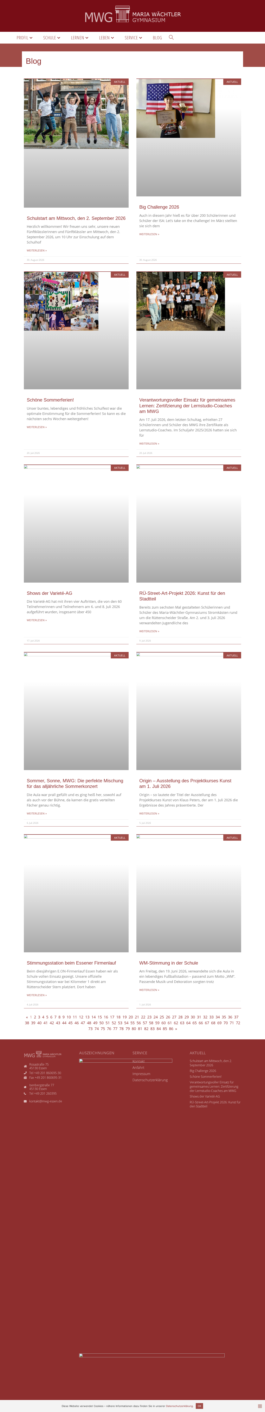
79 (128, 1028)
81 (140, 1028)
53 (120, 1022)
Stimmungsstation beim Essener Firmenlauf (71, 963)
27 (174, 1017)
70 (225, 1022)
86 (171, 1028)
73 (90, 1028)
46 (76, 1022)
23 (149, 1017)
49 (95, 1022)
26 (168, 1017)
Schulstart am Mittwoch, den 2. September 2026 (76, 218)
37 (236, 1017)
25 (162, 1017)
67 (207, 1022)
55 (132, 1022)
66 (201, 1022)
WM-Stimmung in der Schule (168, 963)
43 (58, 1022)
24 (155, 1017)
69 (219, 1022)
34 (218, 1017)
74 (96, 1028)
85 (165, 1028)
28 (180, 1017)
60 (163, 1022)
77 (115, 1028)
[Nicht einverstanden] (260, 1406)
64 (188, 1022)
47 (83, 1022)
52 (114, 1022)
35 (224, 1017)
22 (143, 1017)
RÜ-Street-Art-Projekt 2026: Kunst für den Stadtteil (215, 1104)
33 (211, 1017)
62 (176, 1022)
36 (230, 1017)
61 (170, 1022)
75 (103, 1028)
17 (112, 1017)
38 (27, 1022)
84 (159, 1028)
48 (89, 1022)
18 (118, 1017)
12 (81, 1017)
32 (205, 1017)
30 (193, 1017)
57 (145, 1022)
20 (131, 1017)
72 (238, 1022)
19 (124, 1017)
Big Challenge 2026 (159, 207)
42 (52, 1022)
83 (152, 1028)
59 (157, 1022)
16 (106, 1017)
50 (101, 1022)
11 (75, 1017)
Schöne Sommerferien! (50, 399)
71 (232, 1022)
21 (137, 1017)
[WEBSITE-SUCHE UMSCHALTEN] (171, 37)
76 (109, 1028)
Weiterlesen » (37, 250)
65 (194, 1022)
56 (139, 1022)
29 (186, 1017)
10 (69, 1017)
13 (87, 1017)
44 (64, 1022)
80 (134, 1028)
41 (45, 1022)
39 (33, 1022)
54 (126, 1022)
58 (151, 1022)
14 (93, 1017)
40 (39, 1022)
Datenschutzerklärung (179, 1406)
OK (199, 1406)
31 (199, 1017)
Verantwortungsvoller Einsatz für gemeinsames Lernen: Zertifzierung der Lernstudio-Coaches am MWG (187, 405)
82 (146, 1028)
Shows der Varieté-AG (49, 593)
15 (100, 1017)
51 (108, 1022)
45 (70, 1022)
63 (182, 1022)
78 (121, 1028)
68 (213, 1022)
